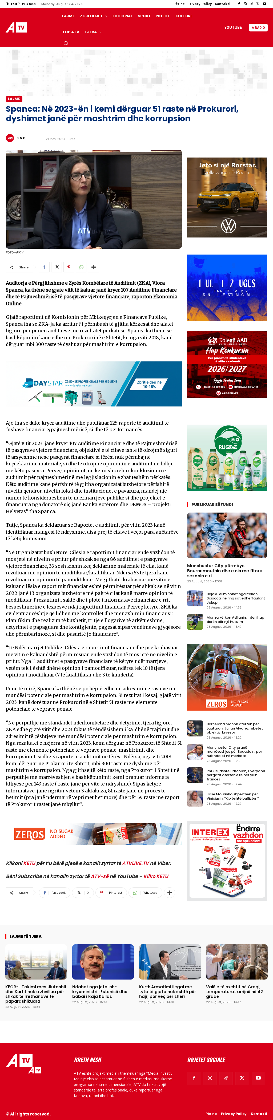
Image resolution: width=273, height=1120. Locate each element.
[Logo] (17, 27)
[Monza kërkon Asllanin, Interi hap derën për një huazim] (195, 622)
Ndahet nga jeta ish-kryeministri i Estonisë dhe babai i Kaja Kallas (99, 991)
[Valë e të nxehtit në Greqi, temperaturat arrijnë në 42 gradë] (237, 962)
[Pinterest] (68, 267)
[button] (65, 43)
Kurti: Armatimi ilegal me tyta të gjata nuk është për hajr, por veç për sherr (167, 991)
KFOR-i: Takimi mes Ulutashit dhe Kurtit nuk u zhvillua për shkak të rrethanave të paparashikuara (36, 994)
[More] (93, 267)
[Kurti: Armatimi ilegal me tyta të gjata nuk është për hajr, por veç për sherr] (170, 962)
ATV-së (100, 876)
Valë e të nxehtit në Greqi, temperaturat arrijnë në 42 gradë (234, 991)
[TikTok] (251, 4)
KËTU (29, 863)
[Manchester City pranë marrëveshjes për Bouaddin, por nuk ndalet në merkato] (195, 752)
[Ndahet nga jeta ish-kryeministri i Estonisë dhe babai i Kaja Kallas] (103, 962)
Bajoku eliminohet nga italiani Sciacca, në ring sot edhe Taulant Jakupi (236, 598)
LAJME (14, 98)
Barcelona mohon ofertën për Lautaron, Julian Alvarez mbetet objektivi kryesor (235, 728)
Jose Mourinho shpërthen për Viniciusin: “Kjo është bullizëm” (233, 796)
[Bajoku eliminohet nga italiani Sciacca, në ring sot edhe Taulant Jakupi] (195, 598)
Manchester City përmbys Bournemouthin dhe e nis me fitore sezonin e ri (224, 571)
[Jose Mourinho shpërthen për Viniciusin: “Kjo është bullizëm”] (195, 799)
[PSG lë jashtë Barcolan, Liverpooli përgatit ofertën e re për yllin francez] (195, 775)
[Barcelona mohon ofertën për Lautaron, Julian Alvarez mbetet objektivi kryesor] (195, 728)
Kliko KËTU (155, 876)
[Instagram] (245, 4)
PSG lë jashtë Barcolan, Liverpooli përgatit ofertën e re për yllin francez (236, 775)
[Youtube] (264, 4)
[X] (258, 4)
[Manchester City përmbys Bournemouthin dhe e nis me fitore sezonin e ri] (227, 535)
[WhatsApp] (81, 267)
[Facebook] (239, 4)
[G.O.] (10, 138)
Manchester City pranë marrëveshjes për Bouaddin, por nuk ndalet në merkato (234, 751)
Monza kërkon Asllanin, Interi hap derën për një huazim (235, 619)
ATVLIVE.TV (135, 863)
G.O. (23, 138)
